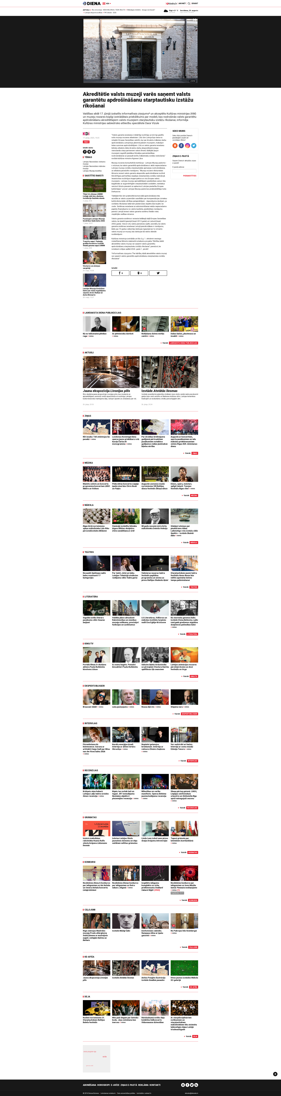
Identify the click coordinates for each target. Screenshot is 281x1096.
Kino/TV (89, 643)
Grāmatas (91, 817)
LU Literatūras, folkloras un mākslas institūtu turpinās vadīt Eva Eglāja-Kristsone (154, 620)
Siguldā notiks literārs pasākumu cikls (94, 620)
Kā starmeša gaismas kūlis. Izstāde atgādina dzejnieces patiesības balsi (184, 622)
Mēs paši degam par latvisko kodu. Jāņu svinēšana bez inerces (125, 1019)
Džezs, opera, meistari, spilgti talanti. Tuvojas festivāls (183, 486)
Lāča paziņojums (123, 707)
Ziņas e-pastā (129, 1085)
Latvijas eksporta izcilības (93, 12)
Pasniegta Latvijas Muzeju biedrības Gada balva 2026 (94, 220)
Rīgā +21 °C (173, 11)
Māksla (89, 505)
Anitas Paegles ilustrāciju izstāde (153, 979)
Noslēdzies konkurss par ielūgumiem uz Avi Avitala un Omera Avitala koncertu (96, 886)
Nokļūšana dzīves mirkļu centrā (152, 334)
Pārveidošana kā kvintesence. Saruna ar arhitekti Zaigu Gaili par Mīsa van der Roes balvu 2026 (96, 749)
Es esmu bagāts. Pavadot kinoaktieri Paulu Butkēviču (125, 665)
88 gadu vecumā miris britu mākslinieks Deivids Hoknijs (154, 527)
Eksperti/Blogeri (95, 686)
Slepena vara (180, 707)
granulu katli (89, 1065)
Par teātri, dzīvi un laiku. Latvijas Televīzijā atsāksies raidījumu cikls (125, 575)
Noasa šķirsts (151, 707)
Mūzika (89, 463)
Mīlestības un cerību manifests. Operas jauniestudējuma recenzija (153, 794)
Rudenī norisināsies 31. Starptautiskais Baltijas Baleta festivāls (94, 1019)
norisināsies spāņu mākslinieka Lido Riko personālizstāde (96, 528)
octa (104, 1056)
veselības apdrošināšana (94, 1060)
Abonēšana (89, 1085)
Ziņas (86, 142)
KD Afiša (89, 956)
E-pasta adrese (178, 167)
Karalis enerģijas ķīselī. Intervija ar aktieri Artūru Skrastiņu (123, 746)
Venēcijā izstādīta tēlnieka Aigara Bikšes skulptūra (124, 528)
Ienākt (195, 3)
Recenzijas (91, 770)
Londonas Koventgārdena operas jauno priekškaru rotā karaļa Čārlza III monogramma (125, 440)
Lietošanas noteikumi (108, 1093)
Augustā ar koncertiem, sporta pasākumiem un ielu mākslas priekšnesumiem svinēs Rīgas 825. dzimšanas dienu (184, 441)
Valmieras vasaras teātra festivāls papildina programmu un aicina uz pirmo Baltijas (154, 576)
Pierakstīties (189, 176)
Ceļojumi (90, 909)
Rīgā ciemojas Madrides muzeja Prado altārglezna (95, 935)
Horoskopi (103, 1085)
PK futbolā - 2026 (110, 12)
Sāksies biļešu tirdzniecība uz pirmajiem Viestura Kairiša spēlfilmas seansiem (155, 666)
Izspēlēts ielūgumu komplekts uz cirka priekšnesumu (152, 886)
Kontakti (155, 1085)
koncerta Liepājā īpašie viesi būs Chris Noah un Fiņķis (125, 486)
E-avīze (115, 1085)
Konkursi (90, 862)
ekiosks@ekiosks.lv (191, 1093)
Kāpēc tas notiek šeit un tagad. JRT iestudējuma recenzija (125, 795)
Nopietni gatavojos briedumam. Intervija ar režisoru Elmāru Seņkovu (153, 747)
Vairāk (165, 343)
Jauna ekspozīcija (106, 391)
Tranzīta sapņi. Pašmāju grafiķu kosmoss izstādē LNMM (94, 243)
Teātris (89, 552)
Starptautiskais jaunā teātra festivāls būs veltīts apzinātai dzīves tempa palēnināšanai (184, 576)
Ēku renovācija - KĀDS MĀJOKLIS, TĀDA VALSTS (108, 10)
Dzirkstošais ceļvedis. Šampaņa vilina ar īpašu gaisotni (152, 933)
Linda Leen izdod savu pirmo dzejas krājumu (154, 839)
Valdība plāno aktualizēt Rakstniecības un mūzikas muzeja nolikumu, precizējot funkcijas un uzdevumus (125, 621)
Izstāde (159, 391)
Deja (87, 996)
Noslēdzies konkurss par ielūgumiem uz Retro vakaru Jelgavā (125, 885)
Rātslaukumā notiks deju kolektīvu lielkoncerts (153, 1019)
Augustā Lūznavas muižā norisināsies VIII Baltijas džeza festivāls (154, 486)
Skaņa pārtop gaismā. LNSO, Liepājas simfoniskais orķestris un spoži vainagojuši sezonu (184, 796)
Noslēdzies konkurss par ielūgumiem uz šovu (184, 886)
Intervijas (91, 723)
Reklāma (143, 1085)
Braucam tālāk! (93, 707)
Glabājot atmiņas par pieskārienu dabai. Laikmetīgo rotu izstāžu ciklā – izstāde (184, 531)
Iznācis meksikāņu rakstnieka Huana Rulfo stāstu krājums (95, 842)
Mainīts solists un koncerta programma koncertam (96, 486)
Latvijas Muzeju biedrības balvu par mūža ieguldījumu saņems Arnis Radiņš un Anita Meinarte (94, 292)
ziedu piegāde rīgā (89, 1051)
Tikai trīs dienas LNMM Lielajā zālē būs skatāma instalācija (93, 196)
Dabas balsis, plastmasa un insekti (183, 334)
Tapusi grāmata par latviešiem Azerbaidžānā (182, 840)
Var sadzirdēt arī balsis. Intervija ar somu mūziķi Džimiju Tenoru (182, 746)
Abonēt (182, 3)
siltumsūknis (102, 1067)
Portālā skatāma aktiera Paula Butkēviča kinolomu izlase (94, 666)
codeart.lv (147, 1093)
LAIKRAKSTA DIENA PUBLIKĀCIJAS (103, 312)
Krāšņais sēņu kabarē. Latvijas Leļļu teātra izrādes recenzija (96, 793)
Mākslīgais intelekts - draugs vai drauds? (141, 10)
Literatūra (91, 596)
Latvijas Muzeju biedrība (92, 171)
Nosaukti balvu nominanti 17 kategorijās (94, 575)
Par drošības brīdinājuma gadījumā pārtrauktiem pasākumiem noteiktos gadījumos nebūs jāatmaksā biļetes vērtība (154, 441)
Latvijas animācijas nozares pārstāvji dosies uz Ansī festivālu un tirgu (184, 666)
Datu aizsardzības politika (126, 1093)
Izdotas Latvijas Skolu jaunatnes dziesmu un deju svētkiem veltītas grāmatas (124, 840)
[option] (140, 53)
